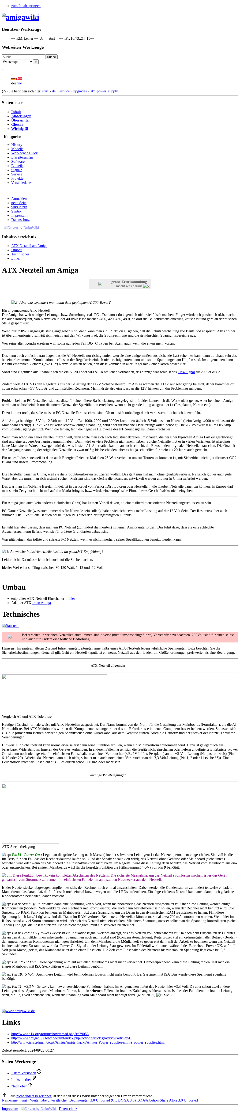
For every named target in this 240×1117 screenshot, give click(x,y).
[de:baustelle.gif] (10, 626)
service (64, 91)
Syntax (16, 211)
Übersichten (20, 120)
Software (18, 161)
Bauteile (17, 166)
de (54, 91)
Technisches (20, 254)
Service (16, 174)
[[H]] (20, 17)
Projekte (17, 178)
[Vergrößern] (3, 712)
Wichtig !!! (19, 129)
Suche (51, 57)
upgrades (80, 91)
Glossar (17, 124)
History (16, 145)
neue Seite (18, 203)
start (45, 91)
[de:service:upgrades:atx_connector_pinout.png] (30, 842)
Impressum (19, 215)
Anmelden (19, 199)
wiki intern (19, 207)
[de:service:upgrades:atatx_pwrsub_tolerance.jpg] (54, 708)
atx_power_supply (104, 91)
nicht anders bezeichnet (33, 1096)
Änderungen (21, 116)
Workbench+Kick (24, 153)
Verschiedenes (21, 183)
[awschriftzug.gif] (18, 1011)
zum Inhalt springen (26, 6)
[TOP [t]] (5, 1096)
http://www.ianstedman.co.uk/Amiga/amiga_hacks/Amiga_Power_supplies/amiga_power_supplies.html (88, 1042)
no (20, 83)
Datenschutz (20, 220)
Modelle (17, 149)
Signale (16, 170)
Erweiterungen (22, 157)
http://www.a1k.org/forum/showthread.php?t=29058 (50, 1034)
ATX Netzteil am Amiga (29, 246)
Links (15, 258)
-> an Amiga (41, 603)
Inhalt (16, 112)
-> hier (70, 598)
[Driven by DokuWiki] (21, 228)
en (16, 83)
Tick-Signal (186, 372)
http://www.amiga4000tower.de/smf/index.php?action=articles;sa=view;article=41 (71, 1038)
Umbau (16, 250)
